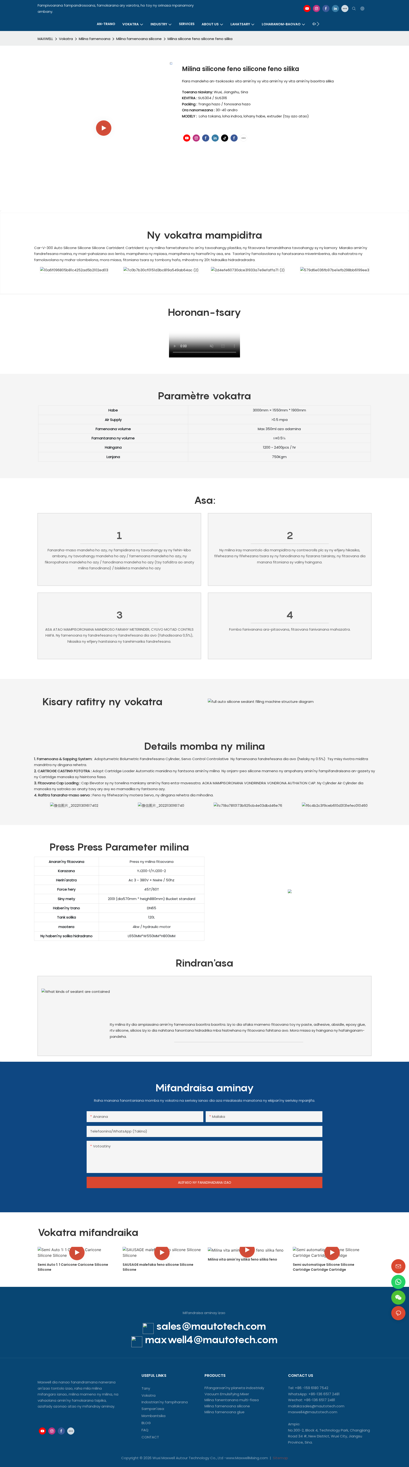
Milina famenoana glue (224, 1411)
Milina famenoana (94, 38)
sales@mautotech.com (211, 1326)
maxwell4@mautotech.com (211, 1339)
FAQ (145, 1429)
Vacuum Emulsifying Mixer (226, 1393)
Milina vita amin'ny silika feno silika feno (242, 1259)
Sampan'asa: (153, 1408)
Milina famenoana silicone (139, 38)
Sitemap (280, 1457)
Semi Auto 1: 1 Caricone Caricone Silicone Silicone (73, 1267)
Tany (146, 1388)
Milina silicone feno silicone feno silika (200, 38)
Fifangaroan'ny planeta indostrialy (234, 1387)
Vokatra (66, 38)
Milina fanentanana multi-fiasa (231, 1399)
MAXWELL (45, 38)
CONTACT (151, 1437)
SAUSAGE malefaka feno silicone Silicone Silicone (158, 1267)
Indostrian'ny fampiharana (165, 1402)
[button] (318, 24)
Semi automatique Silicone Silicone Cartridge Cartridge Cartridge (323, 1267)
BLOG (146, 1422)
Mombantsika (153, 1415)
